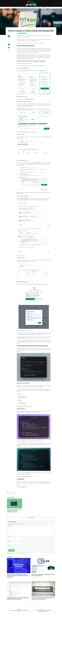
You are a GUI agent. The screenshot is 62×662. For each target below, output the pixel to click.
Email (9, 541)
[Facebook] (54, 3)
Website (9, 545)
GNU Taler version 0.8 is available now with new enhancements (43, 575)
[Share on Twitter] (9, 47)
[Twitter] (56, 3)
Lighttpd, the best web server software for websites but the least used (18, 598)
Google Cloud (27, 131)
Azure (32, 131)
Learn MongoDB (22, 486)
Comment (9, 525)
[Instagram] (57, 3)
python (14, 493)
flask (8, 493)
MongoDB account (43, 70)
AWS (24, 131)
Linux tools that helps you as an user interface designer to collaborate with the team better (18, 575)
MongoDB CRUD (26, 476)
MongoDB (18, 54)
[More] (9, 50)
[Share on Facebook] (9, 44)
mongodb (11, 493)
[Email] (58, 3)
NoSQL (23, 54)
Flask (17, 48)
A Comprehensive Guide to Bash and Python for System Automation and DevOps (14, 510)
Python (45, 199)
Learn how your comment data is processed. (21, 553)
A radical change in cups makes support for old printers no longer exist (43, 598)
